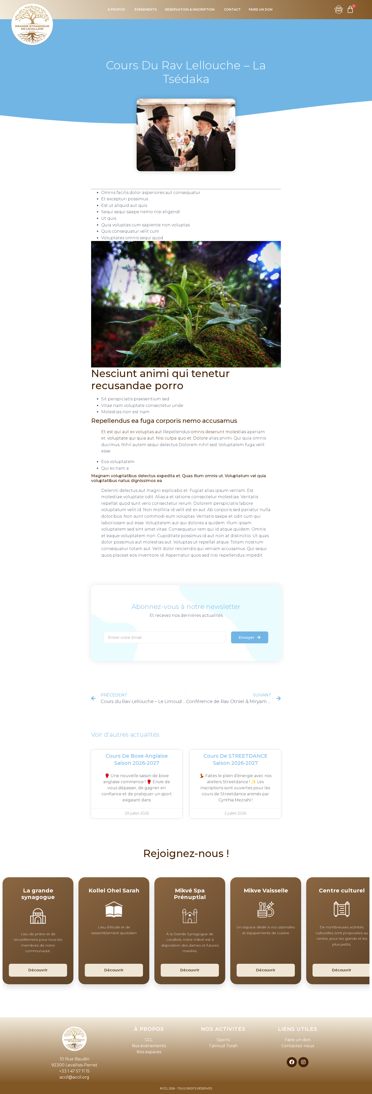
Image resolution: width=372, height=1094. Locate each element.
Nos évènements (149, 1045)
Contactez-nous (297, 1045)
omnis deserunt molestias (218, 431)
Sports (223, 1039)
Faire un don (298, 1039)
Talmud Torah (223, 1045)
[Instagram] (303, 1062)
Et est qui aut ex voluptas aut (131, 431)
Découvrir (38, 970)
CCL (149, 1039)
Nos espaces (149, 1051)
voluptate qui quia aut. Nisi (135, 438)
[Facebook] (292, 1062)
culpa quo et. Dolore (186, 438)
